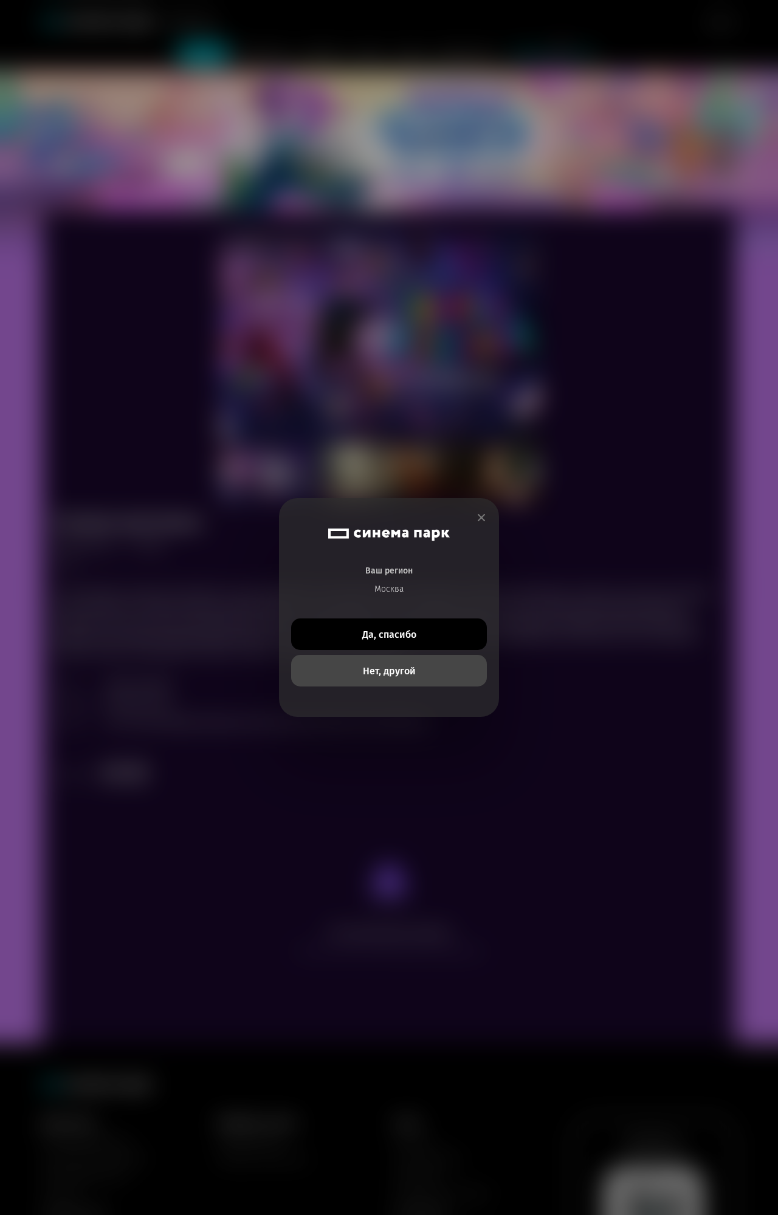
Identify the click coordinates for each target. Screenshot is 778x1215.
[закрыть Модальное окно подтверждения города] (481, 518)
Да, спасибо (389, 634)
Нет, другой (389, 671)
